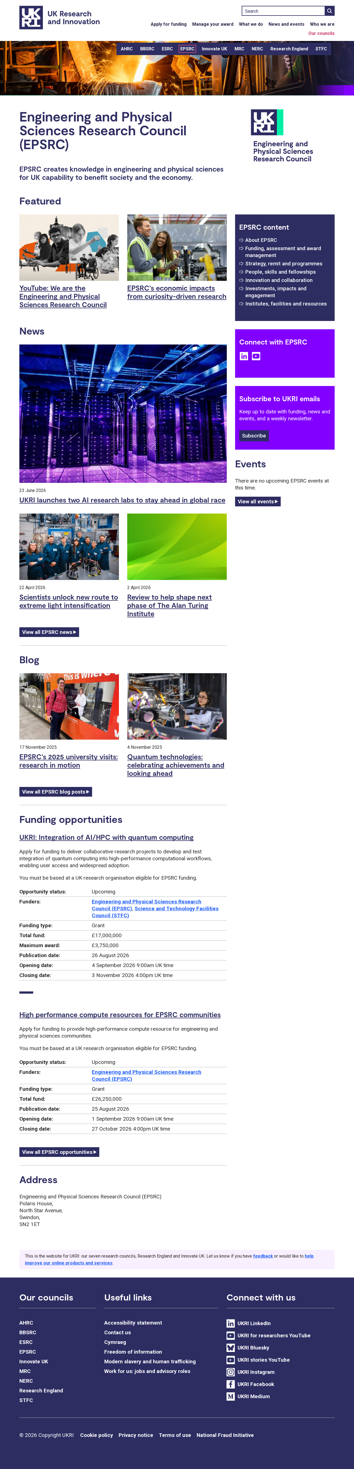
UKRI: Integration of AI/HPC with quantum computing (106, 837)
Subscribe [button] (254, 435)
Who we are (322, 24)
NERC (257, 48)
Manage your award (212, 24)
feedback (263, 1256)
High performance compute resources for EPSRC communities (120, 1014)
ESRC (167, 48)
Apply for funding (169, 24)
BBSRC (147, 48)
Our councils (321, 33)
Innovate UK (214, 48)
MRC (239, 48)
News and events (286, 24)
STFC (321, 48)
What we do (251, 24)
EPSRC (187, 48)
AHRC (127, 48)
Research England (289, 48)
